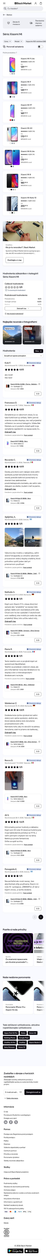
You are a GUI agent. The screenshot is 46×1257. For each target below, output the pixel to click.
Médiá (6, 1223)
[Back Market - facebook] (11, 1122)
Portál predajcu (9, 1137)
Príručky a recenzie (11, 1154)
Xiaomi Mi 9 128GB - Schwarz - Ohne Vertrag (24, 630)
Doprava (7, 1144)
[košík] (40, 3)
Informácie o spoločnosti (13, 1202)
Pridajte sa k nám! (10, 1118)
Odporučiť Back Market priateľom (16, 1172)
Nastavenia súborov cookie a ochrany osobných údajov (21, 1194)
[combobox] (7, 41)
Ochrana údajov (9, 1190)
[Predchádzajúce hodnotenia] (34, 917)
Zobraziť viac (10, 432)
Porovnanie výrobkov (11, 1157)
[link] (15, 260)
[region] (23, 335)
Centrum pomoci (10, 1151)
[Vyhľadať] (5, 8)
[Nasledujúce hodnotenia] (40, 917)
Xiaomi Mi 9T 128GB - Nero (19, 441)
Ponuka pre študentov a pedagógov (17, 1115)
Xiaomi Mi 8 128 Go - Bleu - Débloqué (22, 685)
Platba (6, 1141)
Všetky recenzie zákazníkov (14, 1161)
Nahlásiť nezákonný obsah (13, 1205)
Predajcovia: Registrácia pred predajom (18, 1134)
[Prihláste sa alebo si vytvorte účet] (35, 3)
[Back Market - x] (16, 1122)
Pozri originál (28, 435)
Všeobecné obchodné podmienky (16, 1187)
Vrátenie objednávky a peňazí (14, 1147)
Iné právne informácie (12, 1199)
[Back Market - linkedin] (6, 1122)
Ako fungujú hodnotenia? (15, 313)
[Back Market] (23, 3)
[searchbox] (25, 8)
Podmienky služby (10, 1183)
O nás (6, 1112)
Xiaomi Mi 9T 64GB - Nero (18, 796)
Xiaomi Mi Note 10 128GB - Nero (20, 498)
